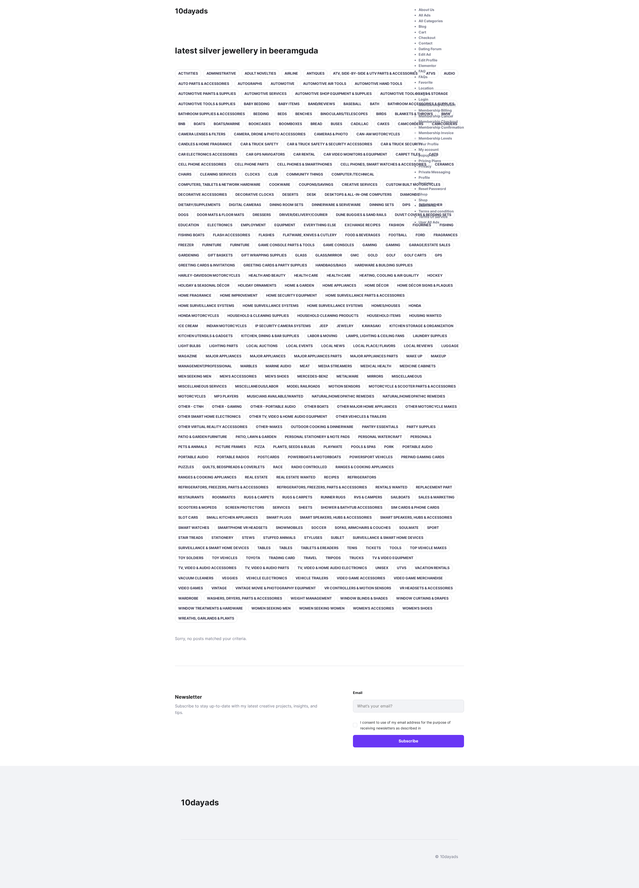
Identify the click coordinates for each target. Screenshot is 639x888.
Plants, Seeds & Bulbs (294, 446)
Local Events (299, 346)
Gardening (188, 255)
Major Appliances (223, 356)
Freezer (186, 245)
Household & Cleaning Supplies (258, 315)
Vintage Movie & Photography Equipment (275, 588)
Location (426, 88)
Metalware (347, 376)
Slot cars (188, 517)
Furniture (212, 245)
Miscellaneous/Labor (256, 386)
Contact (425, 43)
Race (278, 467)
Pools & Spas (363, 446)
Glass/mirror (328, 255)
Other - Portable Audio (273, 406)
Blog (422, 26)
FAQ (422, 71)
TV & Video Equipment (392, 558)
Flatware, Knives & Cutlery (310, 235)
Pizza (259, 446)
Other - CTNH (190, 406)
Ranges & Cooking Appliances (364, 467)
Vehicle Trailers (312, 578)
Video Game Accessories (361, 578)
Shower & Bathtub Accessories (351, 507)
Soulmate (409, 527)
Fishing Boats (191, 235)
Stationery (222, 537)
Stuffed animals (279, 537)
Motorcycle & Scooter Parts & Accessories (412, 386)
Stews (248, 537)
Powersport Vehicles (371, 457)
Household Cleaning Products (327, 315)
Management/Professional (205, 366)
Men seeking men (194, 376)
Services (281, 507)
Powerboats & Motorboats (314, 457)
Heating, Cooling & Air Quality (389, 275)
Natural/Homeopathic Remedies (343, 396)
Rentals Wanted (391, 487)
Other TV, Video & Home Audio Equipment (288, 416)
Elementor (427, 65)
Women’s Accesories (373, 608)
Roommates (223, 497)
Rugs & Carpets (259, 497)
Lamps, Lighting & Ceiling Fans (375, 336)
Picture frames (230, 446)
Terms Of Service (433, 217)
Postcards (268, 457)
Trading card (282, 558)
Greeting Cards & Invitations (206, 265)
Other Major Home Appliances (367, 406)
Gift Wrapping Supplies (264, 255)
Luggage (450, 346)
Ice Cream (188, 326)
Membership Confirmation (441, 127)
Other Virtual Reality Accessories (212, 427)
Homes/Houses (385, 305)
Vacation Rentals (432, 568)
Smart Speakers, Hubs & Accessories (336, 517)
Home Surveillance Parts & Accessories (365, 295)
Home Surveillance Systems (206, 305)
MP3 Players (226, 396)
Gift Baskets (220, 255)
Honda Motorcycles (198, 315)
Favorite (426, 82)
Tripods (333, 558)
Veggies (230, 578)
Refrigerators (361, 477)
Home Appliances (339, 285)
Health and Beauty (267, 275)
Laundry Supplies (430, 336)
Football (398, 235)
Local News (333, 346)
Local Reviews (418, 346)
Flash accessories (231, 235)
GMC (354, 255)
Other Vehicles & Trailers (361, 416)
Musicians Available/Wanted (275, 396)
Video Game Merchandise (418, 578)
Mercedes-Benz (312, 376)
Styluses (313, 537)
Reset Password (432, 189)
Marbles (248, 366)
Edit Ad (425, 54)
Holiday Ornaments (257, 285)
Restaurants (191, 497)
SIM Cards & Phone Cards (415, 507)
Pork (389, 446)
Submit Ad (427, 205)
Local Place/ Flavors (374, 346)
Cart (422, 32)
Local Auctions (262, 346)
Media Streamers (335, 366)
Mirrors (375, 376)
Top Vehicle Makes (428, 548)
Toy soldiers (190, 558)
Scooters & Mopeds (197, 507)
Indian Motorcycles (226, 326)
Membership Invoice (436, 133)
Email (357, 692)
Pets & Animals (192, 446)
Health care (306, 275)
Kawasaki (371, 326)
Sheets (305, 507)
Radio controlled (309, 467)
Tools (395, 548)
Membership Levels (435, 138)
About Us (426, 9)
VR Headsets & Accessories (426, 588)
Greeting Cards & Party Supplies (275, 265)
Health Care (339, 275)
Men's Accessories (238, 376)
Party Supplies (421, 427)
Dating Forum (430, 49)
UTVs (401, 568)
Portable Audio (417, 446)
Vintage (219, 588)
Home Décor (377, 285)
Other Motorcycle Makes (431, 406)
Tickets (373, 548)
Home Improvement (239, 295)
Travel (310, 558)
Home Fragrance (194, 295)
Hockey (435, 275)
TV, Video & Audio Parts (267, 568)
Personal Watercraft (380, 437)
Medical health (375, 366)
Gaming (369, 245)
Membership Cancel (436, 116)
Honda (415, 305)
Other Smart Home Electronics (209, 416)
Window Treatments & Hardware (210, 608)
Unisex (381, 568)
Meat (305, 366)
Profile (424, 177)
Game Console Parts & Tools (286, 245)
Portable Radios (233, 457)
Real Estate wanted (296, 477)
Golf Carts (415, 255)
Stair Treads (190, 537)
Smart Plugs (278, 517)
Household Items (384, 315)
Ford (420, 235)
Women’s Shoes (417, 608)
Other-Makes (269, 427)
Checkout (427, 37)
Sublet (337, 537)
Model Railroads (303, 386)
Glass (301, 255)
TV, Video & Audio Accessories (207, 568)
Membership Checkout (438, 121)
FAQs (423, 77)
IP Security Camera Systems (283, 326)
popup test (428, 155)
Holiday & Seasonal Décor (203, 285)
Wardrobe (188, 598)
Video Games (190, 588)
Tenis (352, 548)
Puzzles (186, 467)
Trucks (356, 558)
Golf (391, 255)
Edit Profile (428, 60)
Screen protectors (244, 507)
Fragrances (446, 235)
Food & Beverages (362, 235)
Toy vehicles (224, 558)
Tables (264, 548)
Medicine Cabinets (418, 366)
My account (429, 149)
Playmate (332, 446)
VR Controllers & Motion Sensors (357, 588)
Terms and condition (436, 211)
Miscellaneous (407, 376)
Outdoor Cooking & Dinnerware (322, 427)
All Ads (425, 15)
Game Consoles (338, 245)
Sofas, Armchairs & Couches (363, 527)
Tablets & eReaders (319, 548)
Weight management (311, 598)
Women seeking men (271, 608)
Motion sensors (344, 386)
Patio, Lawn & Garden (256, 437)
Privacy (425, 166)
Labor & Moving (322, 336)
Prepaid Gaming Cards (422, 457)
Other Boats (316, 406)
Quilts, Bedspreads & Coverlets (233, 467)
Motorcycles (192, 396)
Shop (423, 194)
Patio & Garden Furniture (202, 437)
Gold (373, 255)
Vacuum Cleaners (195, 578)
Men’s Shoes (277, 376)
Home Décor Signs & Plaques (425, 285)
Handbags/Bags (331, 265)
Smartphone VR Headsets (242, 527)
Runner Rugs (333, 497)
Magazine (187, 356)
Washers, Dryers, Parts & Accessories (244, 598)
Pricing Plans (430, 161)
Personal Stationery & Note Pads (317, 437)
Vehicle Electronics (266, 578)
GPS (438, 255)
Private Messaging (434, 172)
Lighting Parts (223, 346)
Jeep (323, 326)
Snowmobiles (289, 527)
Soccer (318, 527)
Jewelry (344, 326)
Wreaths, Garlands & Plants (206, 618)
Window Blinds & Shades (364, 598)
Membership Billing (435, 110)
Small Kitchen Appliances (232, 517)
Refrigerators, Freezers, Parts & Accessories (223, 487)
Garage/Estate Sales (429, 245)
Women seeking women (321, 608)
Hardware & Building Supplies (384, 265)
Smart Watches (193, 527)
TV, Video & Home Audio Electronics (332, 568)
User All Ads (429, 222)
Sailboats (400, 497)
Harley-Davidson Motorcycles (209, 275)
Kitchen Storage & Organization (421, 326)
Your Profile (429, 144)
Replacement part (434, 487)
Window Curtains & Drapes (422, 598)
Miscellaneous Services (202, 386)
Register (426, 183)
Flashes (266, 235)
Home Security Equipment (291, 295)
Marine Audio (278, 366)
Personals (420, 437)
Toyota (253, 558)
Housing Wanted (425, 315)
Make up (414, 356)
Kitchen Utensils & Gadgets (205, 336)
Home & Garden (299, 285)
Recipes (331, 477)
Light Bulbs (189, 346)
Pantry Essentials (380, 427)
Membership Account (437, 105)
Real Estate (256, 477)
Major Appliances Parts (318, 356)
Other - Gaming (227, 406)
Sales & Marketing (436, 497)
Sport (433, 527)
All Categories (431, 21)
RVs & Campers (368, 497)
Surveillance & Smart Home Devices (388, 537)
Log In (424, 93)
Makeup (438, 356)
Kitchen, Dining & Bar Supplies (270, 336)
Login (423, 99)
